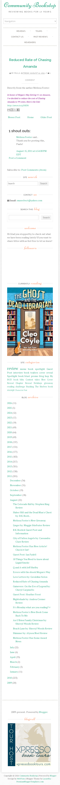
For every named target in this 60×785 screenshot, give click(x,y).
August (14, 500)
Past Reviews (41, 37)
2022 (9, 422)
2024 (9, 412)
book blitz (19, 379)
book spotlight (36, 369)
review (12, 368)
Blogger (43, 712)
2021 (9, 427)
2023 (9, 417)
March (13, 661)
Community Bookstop (30, 5)
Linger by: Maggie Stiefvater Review (31, 525)
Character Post (21, 390)
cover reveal (46, 372)
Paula (17, 73)
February (14, 666)
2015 (9, 456)
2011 (9, 476)
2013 (9, 466)
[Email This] (8, 109)
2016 (9, 451)
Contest (29, 379)
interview (18, 372)
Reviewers (30, 42)
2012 (9, 471)
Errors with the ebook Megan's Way (31, 572)
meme (23, 369)
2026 (9, 403)
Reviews (20, 31)
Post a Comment (17, 157)
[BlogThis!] (12, 109)
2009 (9, 682)
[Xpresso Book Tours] (29, 765)
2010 (9, 677)
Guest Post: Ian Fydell (24, 554)
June (12, 652)
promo (34, 376)
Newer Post (14, 117)
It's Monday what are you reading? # (31, 607)
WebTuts (21, 778)
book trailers (31, 372)
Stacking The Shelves (36, 386)
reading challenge (16, 386)
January (14, 671)
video (37, 379)
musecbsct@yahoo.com (29, 200)
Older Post (46, 117)
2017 (9, 446)
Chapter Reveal (24, 383)
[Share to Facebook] (18, 109)
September (16, 495)
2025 (9, 407)
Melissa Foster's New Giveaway (29, 520)
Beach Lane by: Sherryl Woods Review (32, 628)
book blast (24, 376)
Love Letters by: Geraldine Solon (30, 576)
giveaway (48, 383)
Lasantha (47, 778)
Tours (39, 31)
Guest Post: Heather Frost (27, 594)
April (13, 657)
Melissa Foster (24, 137)
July (12, 647)
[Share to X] (15, 109)
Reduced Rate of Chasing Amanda (30, 581)
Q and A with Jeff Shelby (25, 567)
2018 (9, 442)
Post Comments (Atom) (33, 169)
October (14, 490)
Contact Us (17, 37)
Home (30, 117)
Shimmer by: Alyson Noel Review (30, 633)
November (15, 485)
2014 (9, 461)
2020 (9, 432)
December (15, 480)
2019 (9, 437)
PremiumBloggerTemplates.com (30, 781)
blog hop (44, 376)
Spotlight (12, 376)
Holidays (38, 383)
